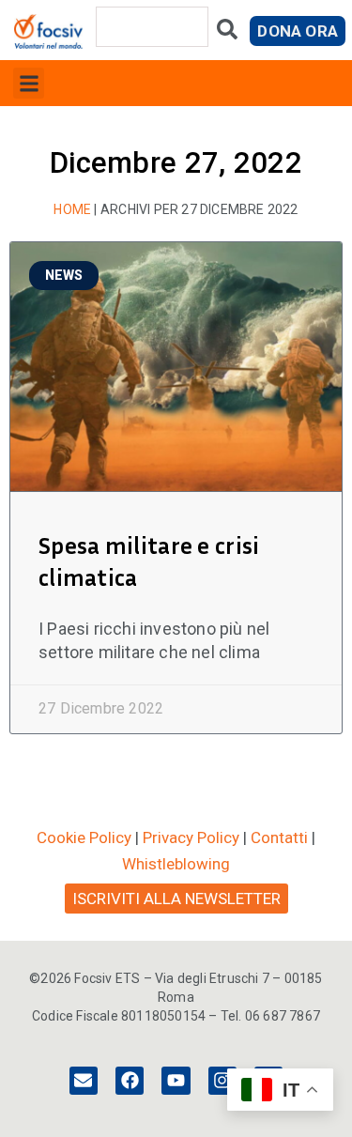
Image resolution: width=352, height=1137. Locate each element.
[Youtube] (175, 1081)
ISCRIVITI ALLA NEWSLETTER (176, 898)
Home (72, 209)
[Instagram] (222, 1081)
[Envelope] (83, 1081)
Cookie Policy (84, 837)
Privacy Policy (191, 837)
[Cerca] (227, 33)
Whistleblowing (176, 863)
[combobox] (152, 27)
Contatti (279, 837)
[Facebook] (129, 1081)
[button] (28, 83)
